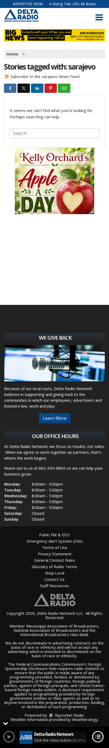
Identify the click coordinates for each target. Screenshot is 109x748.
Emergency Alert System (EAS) (55, 541)
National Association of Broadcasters (47, 630)
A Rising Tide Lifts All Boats (72, 3)
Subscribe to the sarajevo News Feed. (45, 76)
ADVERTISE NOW (28, 3)
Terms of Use (54, 547)
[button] (99, 17)
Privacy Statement (54, 553)
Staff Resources (54, 585)
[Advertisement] (54, 181)
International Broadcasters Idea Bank (54, 634)
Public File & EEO (54, 534)
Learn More (54, 418)
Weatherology (85, 719)
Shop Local (54, 573)
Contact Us (54, 579)
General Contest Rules (54, 560)
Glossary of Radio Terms (54, 566)
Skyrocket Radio (69, 715)
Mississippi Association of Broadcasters (62, 626)
